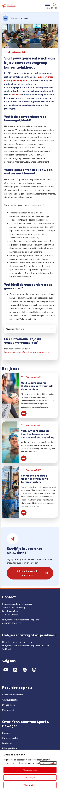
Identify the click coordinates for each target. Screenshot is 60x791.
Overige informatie (15, 329)
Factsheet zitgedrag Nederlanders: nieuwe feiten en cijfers (34, 478)
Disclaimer (7, 743)
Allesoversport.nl (10, 699)
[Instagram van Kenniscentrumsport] (35, 670)
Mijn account (8, 710)
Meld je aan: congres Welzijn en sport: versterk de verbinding (37, 386)
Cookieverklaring (10, 738)
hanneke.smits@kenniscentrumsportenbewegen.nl (27, 352)
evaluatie (16, 94)
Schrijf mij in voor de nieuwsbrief (27, 573)
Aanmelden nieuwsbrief (13, 694)
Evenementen (8, 704)
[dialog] (30, 770)
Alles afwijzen (30, 785)
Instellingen (30, 777)
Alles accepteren (30, 770)
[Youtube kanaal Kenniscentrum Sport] (7, 670)
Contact (6, 733)
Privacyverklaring (10, 748)
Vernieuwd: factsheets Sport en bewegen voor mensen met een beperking (37, 434)
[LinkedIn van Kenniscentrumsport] (16, 670)
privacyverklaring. (48, 763)
